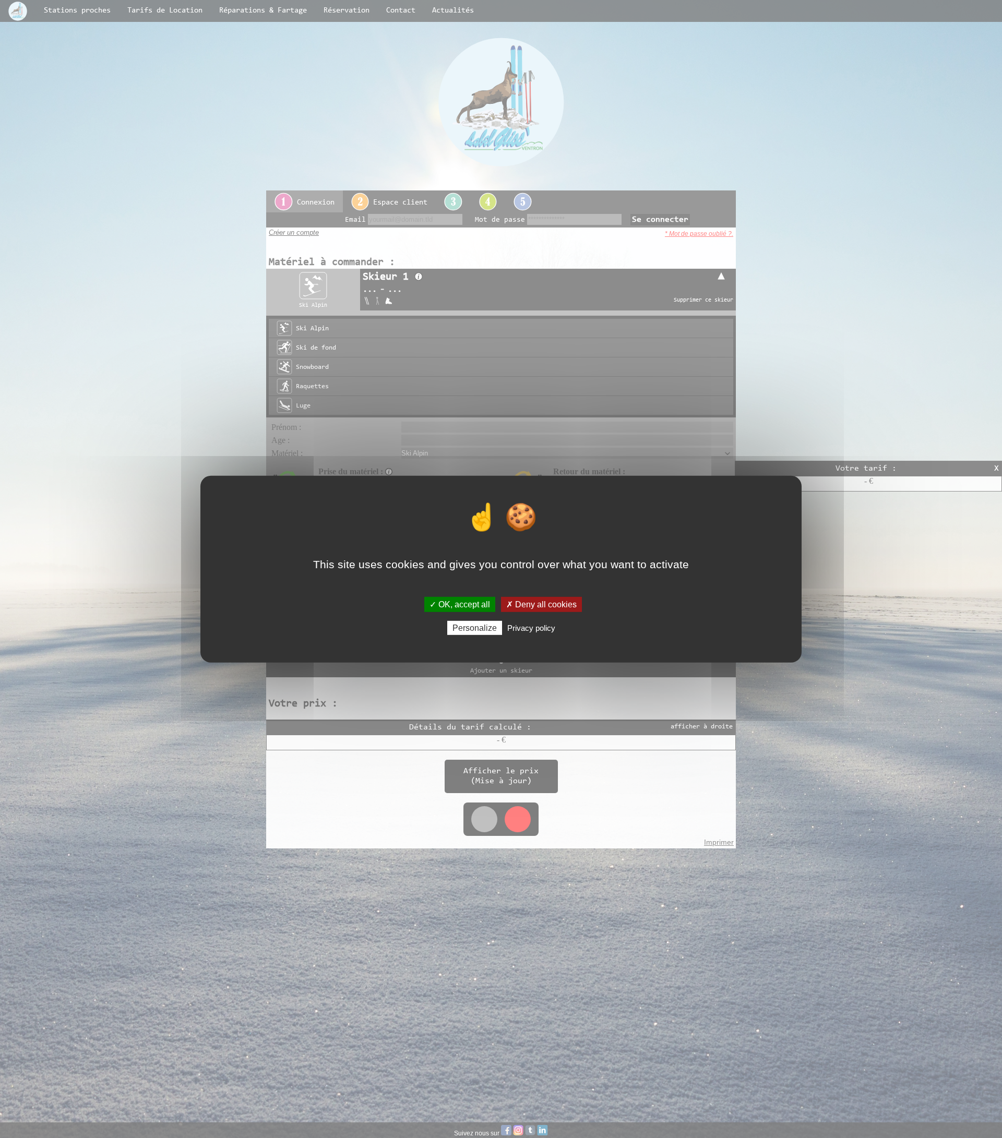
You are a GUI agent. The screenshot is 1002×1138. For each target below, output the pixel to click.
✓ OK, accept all (460, 604)
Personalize (474, 628)
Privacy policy (531, 628)
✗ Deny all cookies (541, 604)
